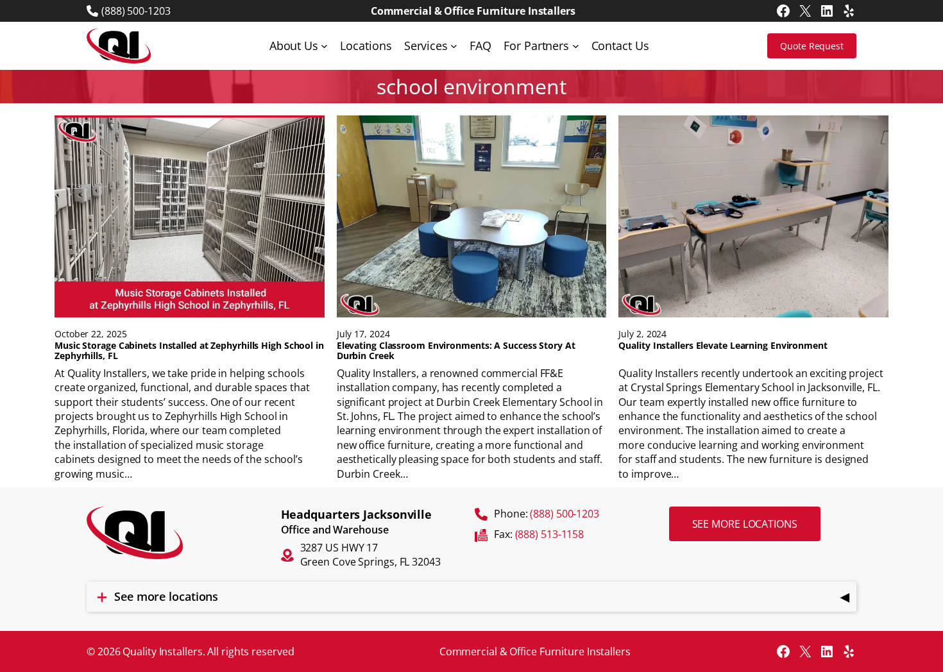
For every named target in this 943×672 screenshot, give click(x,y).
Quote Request (812, 46)
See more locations (744, 524)
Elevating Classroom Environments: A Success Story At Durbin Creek (456, 350)
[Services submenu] (453, 45)
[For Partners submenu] (575, 45)
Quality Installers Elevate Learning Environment (722, 345)
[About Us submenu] (324, 45)
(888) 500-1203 (136, 11)
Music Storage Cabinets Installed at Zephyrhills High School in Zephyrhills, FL (189, 350)
